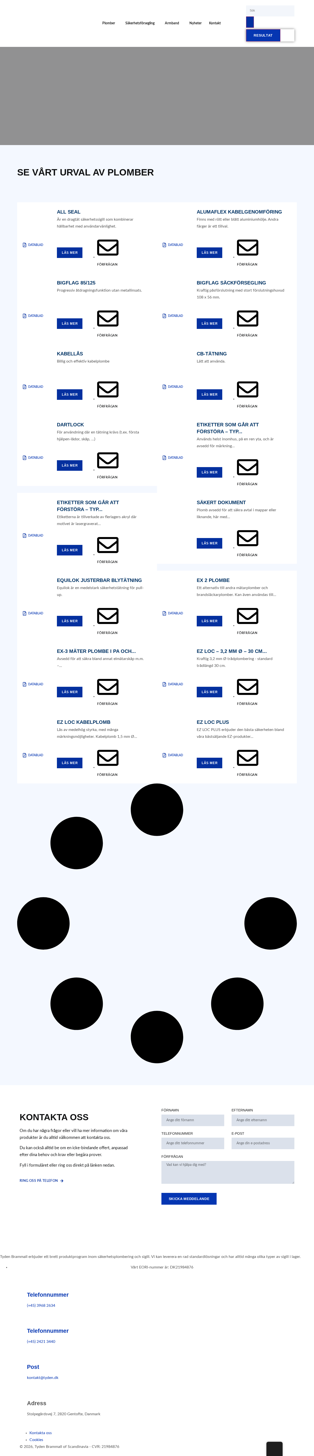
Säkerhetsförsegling (140, 23)
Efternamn (242, 1110)
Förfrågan (172, 1157)
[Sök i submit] (250, 22)
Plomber (108, 23)
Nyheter (195, 23)
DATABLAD (35, 244)
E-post (238, 1133)
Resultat (263, 35)
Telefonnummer (177, 1133)
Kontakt (215, 23)
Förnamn (170, 1110)
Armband (172, 23)
